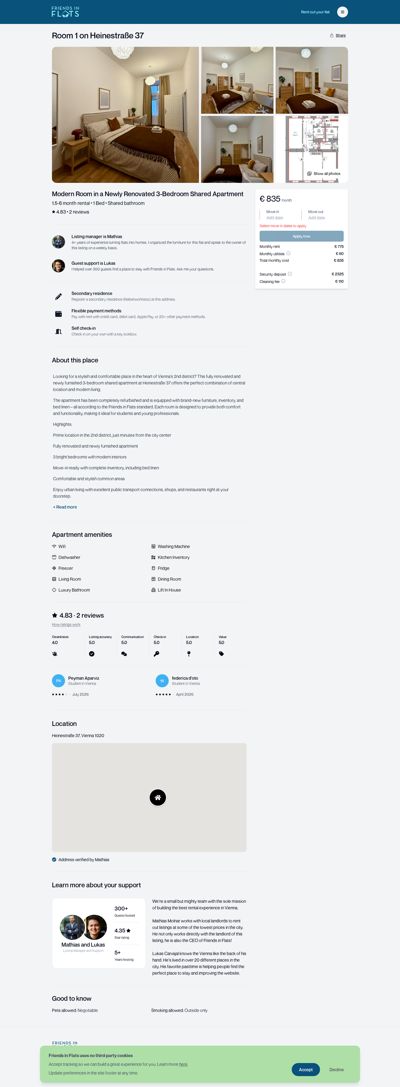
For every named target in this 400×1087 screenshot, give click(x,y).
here (183, 1064)
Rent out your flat (315, 12)
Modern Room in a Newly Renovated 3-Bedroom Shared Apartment (148, 194)
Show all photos (327, 173)
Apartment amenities (82, 534)
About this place (75, 360)
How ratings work (66, 624)
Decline (337, 1069)
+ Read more (65, 507)
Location (64, 723)
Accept (306, 1069)
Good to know (71, 998)
